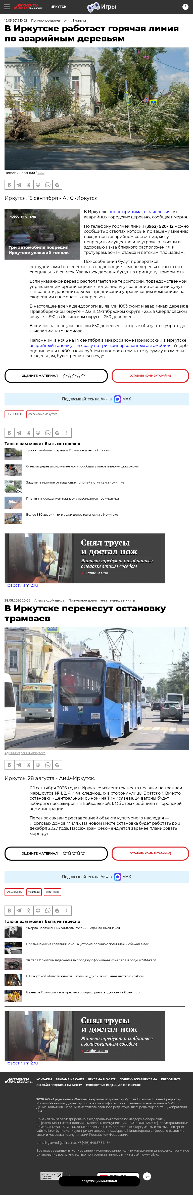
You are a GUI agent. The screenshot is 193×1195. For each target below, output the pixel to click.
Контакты (44, 1079)
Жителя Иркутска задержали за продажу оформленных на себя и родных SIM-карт (91, 960)
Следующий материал (99, 1181)
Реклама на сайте (70, 1079)
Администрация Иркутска (25, 753)
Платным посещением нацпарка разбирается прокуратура (72, 498)
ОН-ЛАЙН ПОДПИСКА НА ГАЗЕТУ (59, 1085)
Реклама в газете (102, 1079)
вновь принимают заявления (139, 211)
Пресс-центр (170, 1079)
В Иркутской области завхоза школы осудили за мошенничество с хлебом (84, 976)
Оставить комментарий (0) (150, 375)
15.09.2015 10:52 (16, 20)
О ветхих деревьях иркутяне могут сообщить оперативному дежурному (82, 466)
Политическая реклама (138, 1079)
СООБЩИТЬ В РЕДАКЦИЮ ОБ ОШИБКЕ (113, 1085)
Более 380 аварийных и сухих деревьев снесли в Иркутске (72, 514)
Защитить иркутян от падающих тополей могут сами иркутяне (75, 482)
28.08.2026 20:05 (17, 600)
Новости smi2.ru (21, 585)
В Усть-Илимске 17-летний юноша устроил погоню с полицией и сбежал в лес (87, 944)
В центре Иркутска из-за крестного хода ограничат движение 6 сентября (83, 992)
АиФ (40, 173)
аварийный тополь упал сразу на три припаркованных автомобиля (101, 345)
